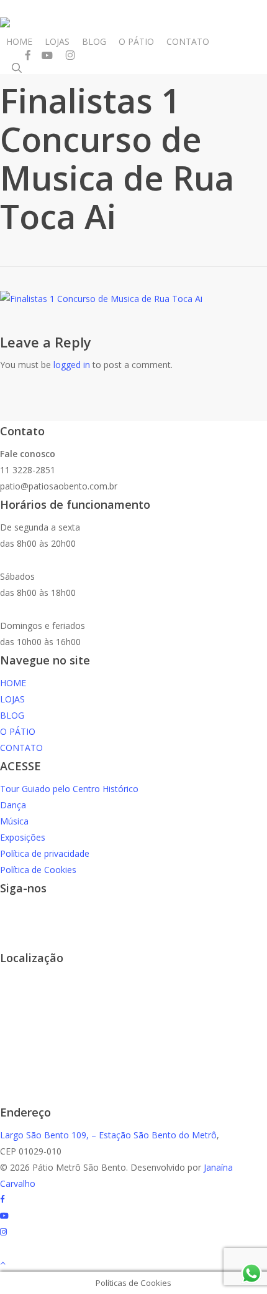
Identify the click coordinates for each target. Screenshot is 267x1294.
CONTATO (21, 747)
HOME (13, 683)
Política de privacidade (44, 853)
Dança (13, 805)
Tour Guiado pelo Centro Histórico (69, 789)
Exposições (22, 837)
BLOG (12, 715)
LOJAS (12, 699)
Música (14, 821)
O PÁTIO (17, 731)
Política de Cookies (38, 870)
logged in (71, 365)
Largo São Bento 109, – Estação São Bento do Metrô (108, 1135)
